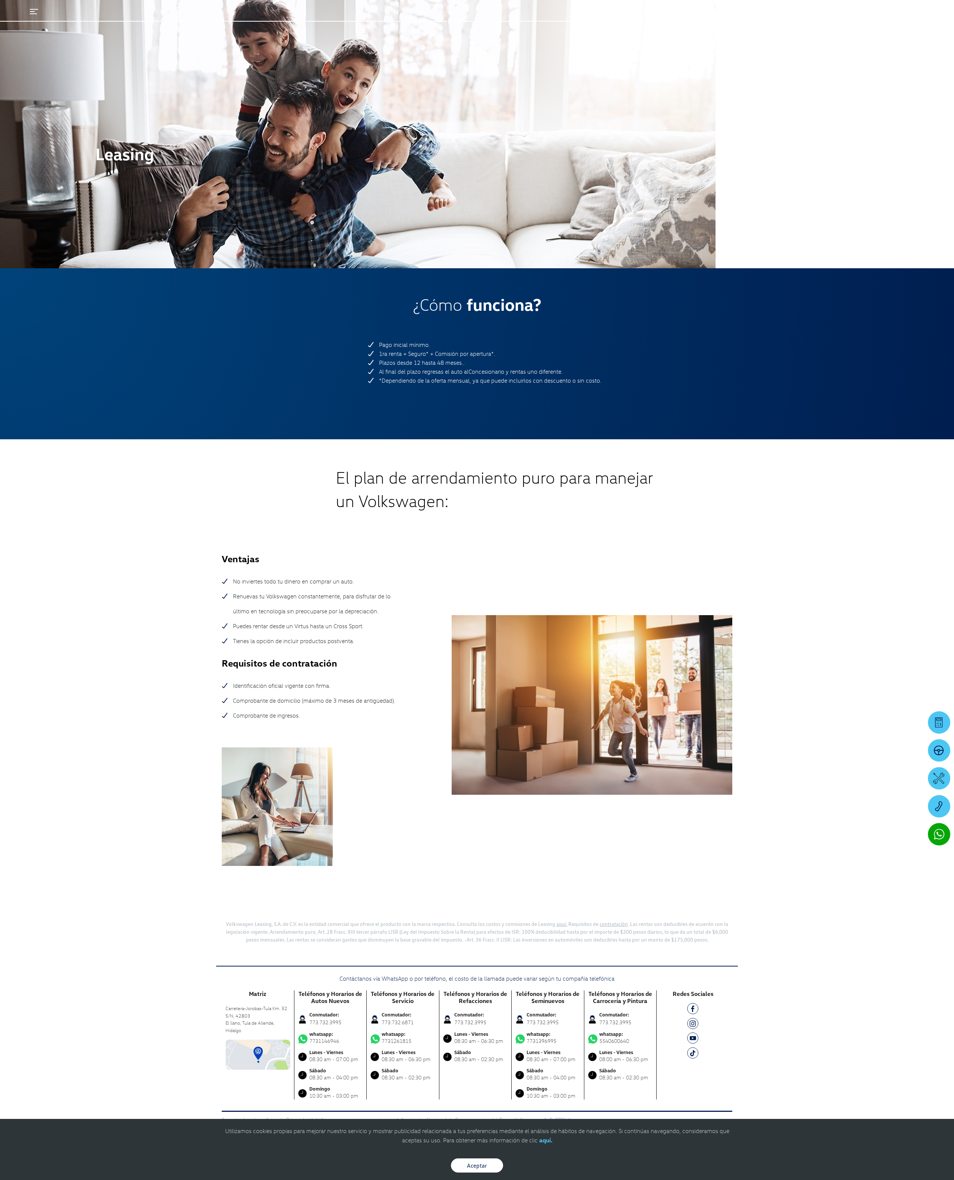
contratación (614, 924)
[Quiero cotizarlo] (939, 722)
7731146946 (324, 1037)
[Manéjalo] (939, 750)
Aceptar (477, 1165)
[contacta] (257, 1054)
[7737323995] (939, 806)
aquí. (561, 924)
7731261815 (396, 1037)
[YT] (692, 1039)
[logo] (592, 26)
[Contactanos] (812, 11)
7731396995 (541, 1037)
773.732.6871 (398, 1022)
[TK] (692, 1054)
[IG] (692, 1025)
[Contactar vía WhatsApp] (939, 834)
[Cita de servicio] (939, 778)
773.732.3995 (325, 1022)
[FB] (692, 1010)
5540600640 (614, 1037)
